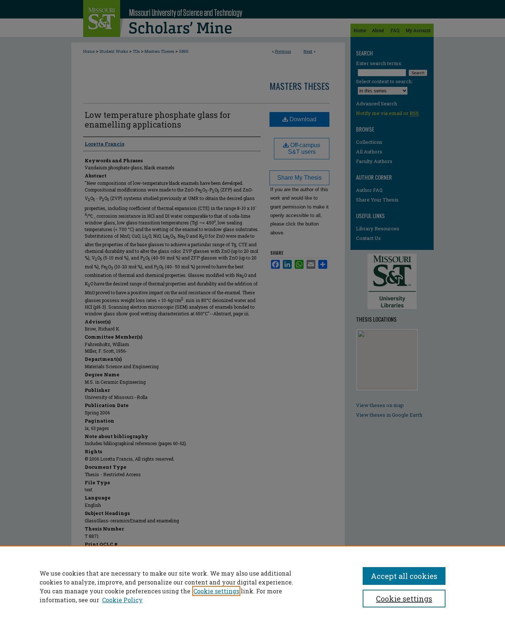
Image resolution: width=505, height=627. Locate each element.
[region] (252, 586)
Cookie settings (216, 591)
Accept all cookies (404, 576)
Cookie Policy (122, 600)
